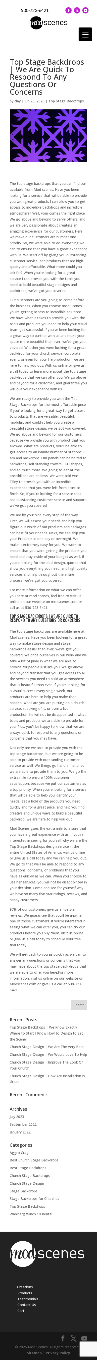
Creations (25, 1287)
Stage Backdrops (24, 1191)
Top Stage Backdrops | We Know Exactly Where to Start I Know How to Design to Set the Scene (46, 1033)
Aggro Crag (19, 1152)
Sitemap (34, 1353)
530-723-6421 (35, 10)
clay (17, 101)
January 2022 (20, 1132)
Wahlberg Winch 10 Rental (31, 1214)
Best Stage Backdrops (28, 1167)
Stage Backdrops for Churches (34, 1198)
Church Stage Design (27, 1183)
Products (24, 1293)
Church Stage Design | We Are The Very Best (47, 1046)
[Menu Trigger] (85, 34)
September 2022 (23, 1124)
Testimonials (27, 1299)
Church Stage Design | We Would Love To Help (48, 1054)
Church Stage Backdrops (30, 1175)
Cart (20, 1310)
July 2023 (17, 1116)
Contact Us (26, 1304)
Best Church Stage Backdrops (34, 1160)
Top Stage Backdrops (66, 101)
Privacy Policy (58, 1353)
